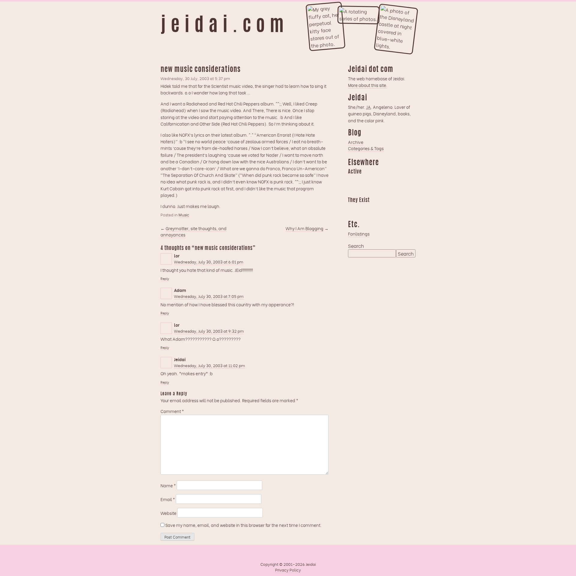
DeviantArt (399, 208)
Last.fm (375, 180)
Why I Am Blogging (304, 228)
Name (168, 485)
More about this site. (367, 85)
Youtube (364, 208)
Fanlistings (359, 233)
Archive (355, 142)
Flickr (375, 208)
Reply (164, 278)
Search (356, 245)
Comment (172, 411)
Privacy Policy (288, 570)
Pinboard (399, 180)
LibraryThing (352, 208)
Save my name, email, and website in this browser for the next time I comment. (243, 525)
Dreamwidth (352, 180)
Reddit (352, 190)
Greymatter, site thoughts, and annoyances (193, 231)
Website (168, 513)
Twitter (387, 208)
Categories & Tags (366, 148)
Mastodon (387, 180)
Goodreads (364, 180)
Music (183, 215)
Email (167, 499)
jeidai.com (224, 26)
